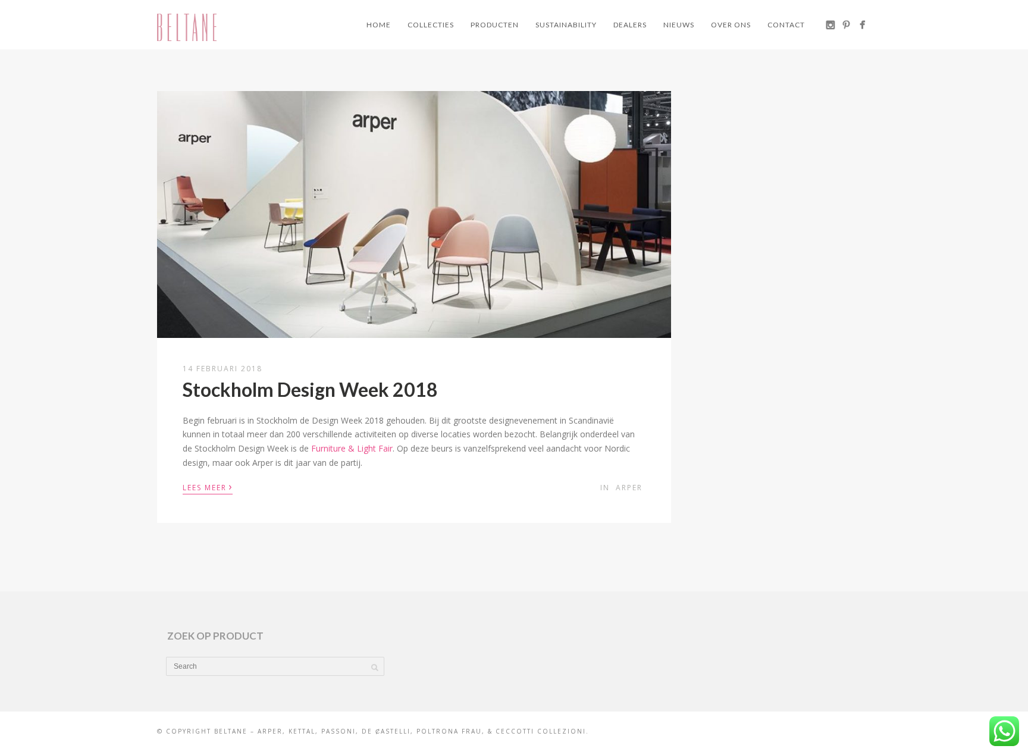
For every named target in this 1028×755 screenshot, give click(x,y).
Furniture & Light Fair (352, 448)
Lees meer (208, 486)
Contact (786, 24)
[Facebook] (862, 24)
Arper (629, 488)
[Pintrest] (846, 24)
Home (378, 24)
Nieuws (678, 24)
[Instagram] (830, 24)
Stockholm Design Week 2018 (310, 389)
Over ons (731, 24)
